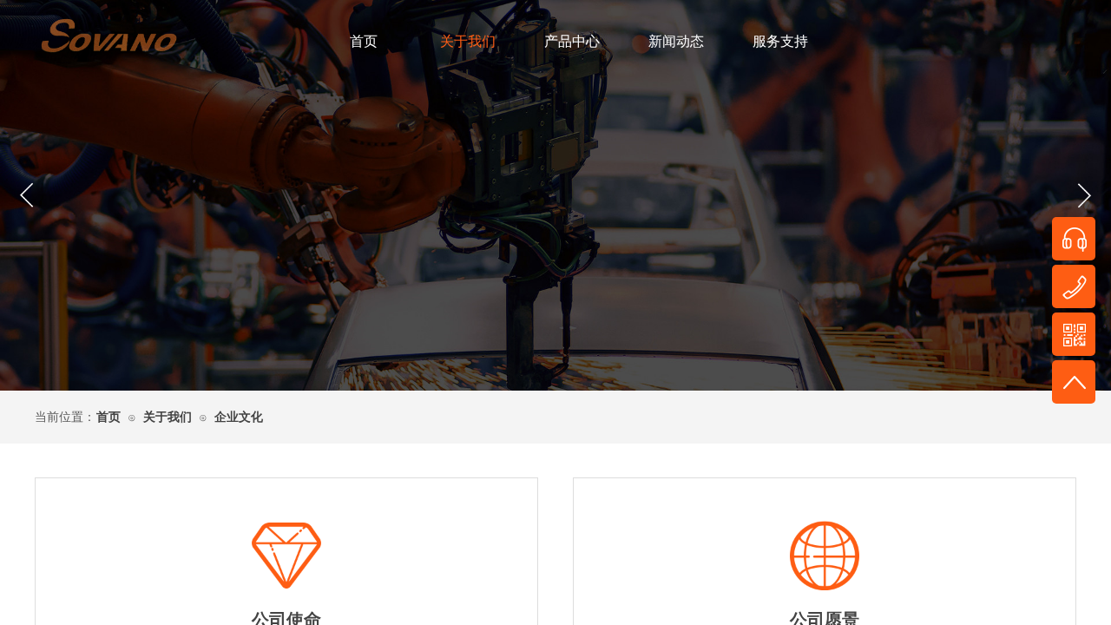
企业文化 (238, 417)
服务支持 (780, 41)
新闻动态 (676, 41)
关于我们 (468, 41)
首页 (364, 41)
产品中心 (572, 41)
